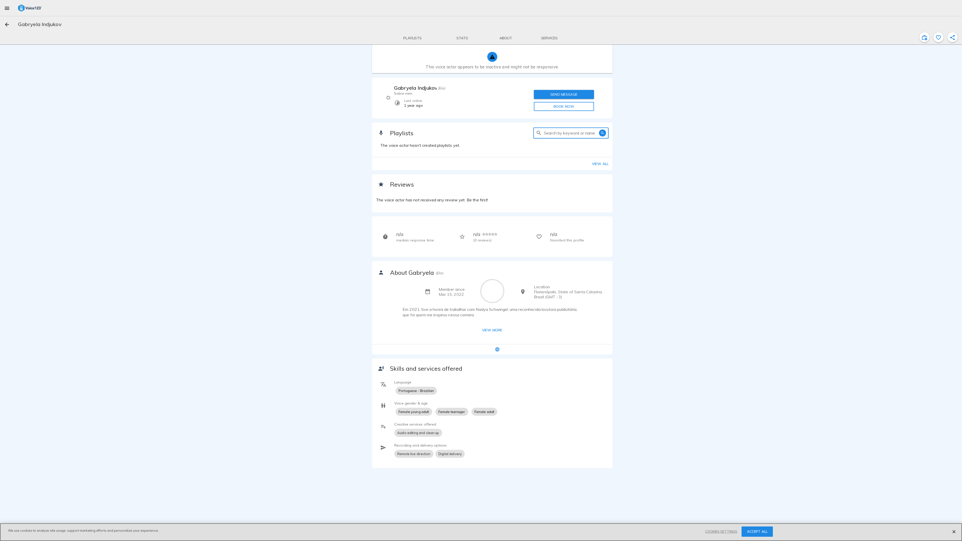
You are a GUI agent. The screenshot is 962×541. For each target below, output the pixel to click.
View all (600, 164)
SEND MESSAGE (563, 94)
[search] (539, 133)
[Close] (953, 531)
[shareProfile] (952, 37)
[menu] (7, 8)
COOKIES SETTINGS (721, 531)
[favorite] (938, 37)
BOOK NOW (564, 106)
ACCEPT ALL (757, 531)
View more (492, 330)
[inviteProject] (924, 37)
